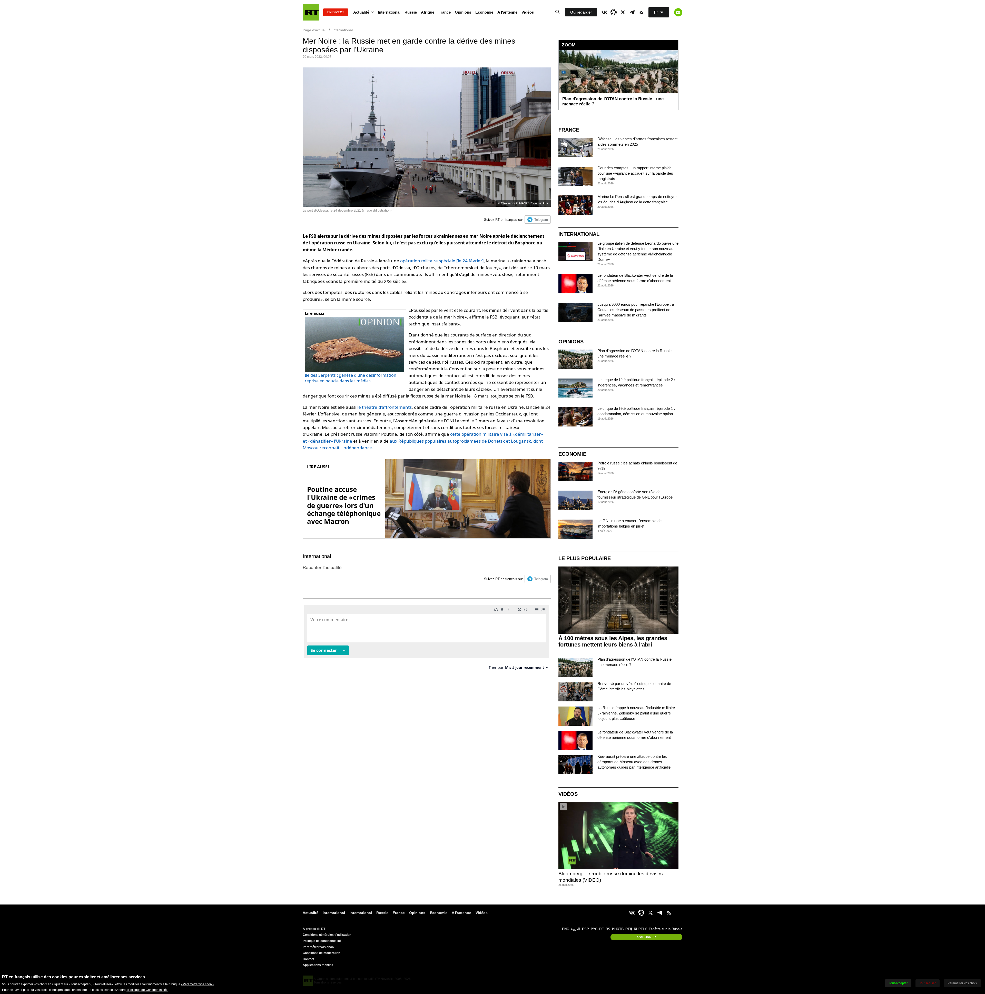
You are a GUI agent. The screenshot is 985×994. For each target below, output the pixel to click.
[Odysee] (613, 12)
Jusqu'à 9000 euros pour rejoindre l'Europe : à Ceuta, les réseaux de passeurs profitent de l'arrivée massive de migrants (635, 309)
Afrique (427, 12)
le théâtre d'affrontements (384, 407)
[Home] (311, 12)
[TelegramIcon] (632, 12)
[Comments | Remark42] (427, 639)
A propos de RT (314, 929)
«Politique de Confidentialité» (147, 990)
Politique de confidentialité (322, 941)
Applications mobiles (318, 965)
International (389, 12)
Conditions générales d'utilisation (327, 935)
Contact (308, 959)
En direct (335, 12)
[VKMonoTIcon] (604, 12)
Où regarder (581, 12)
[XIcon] (623, 12)
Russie (411, 12)
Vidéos (527, 12)
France (444, 12)
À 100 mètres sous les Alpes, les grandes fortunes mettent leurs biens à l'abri (612, 641)
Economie (484, 12)
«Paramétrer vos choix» (197, 984)
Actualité (361, 12)
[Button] (678, 12)
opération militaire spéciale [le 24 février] (442, 261)
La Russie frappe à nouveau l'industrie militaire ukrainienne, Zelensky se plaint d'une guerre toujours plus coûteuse (636, 713)
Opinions (463, 12)
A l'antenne (507, 12)
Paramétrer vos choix (318, 947)
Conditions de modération (321, 953)
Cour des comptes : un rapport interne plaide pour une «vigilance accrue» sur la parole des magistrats (635, 173)
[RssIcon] (641, 12)
